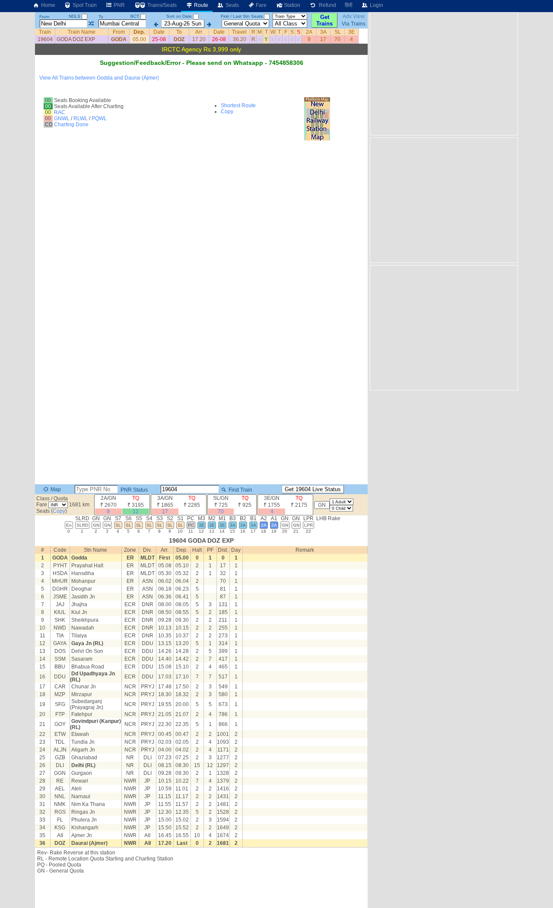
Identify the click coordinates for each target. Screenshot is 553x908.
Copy (227, 112)
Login (376, 5)
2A (309, 32)
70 (337, 39)
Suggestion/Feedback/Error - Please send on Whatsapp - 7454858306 (201, 62)
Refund (326, 5)
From (44, 16)
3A (323, 32)
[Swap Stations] (91, 24)
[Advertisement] (442, 73)
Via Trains (353, 24)
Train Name (81, 32)
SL (337, 32)
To (101, 16)
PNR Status (133, 490)
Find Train (239, 490)
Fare (260, 5)
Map (55, 489)
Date (159, 32)
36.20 (239, 39)
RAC (59, 112)
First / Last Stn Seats (242, 16)
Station (291, 5)
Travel (239, 32)
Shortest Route (238, 105)
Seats (231, 5)
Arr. (199, 32)
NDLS (75, 16)
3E (351, 32)
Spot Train (84, 5)
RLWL (80, 118)
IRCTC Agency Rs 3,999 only (201, 49)
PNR (118, 5)
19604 (45, 39)
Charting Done (71, 124)
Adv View (354, 16)
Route (200, 5)
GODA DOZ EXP (76, 39)
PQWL (99, 118)
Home (47, 5)
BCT (135, 16)
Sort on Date (179, 16)
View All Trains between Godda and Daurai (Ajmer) (99, 78)
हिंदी (349, 5)
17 (323, 39)
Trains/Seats (161, 5)
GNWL (62, 118)
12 (136, 511)
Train (45, 32)
